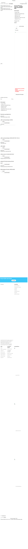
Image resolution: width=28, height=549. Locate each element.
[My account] (26, 2)
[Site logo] (13, 0)
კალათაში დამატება (21, 26)
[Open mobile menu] (0, 2)
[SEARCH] (25, 2)
